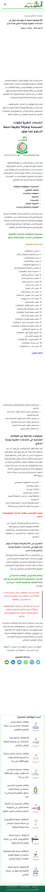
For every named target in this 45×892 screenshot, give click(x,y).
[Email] (7, 662)
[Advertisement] (22, 55)
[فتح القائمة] (5, 4)
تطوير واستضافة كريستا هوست (15, 890)
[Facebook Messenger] (19, 662)
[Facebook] (32, 662)
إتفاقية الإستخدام (25, 886)
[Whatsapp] (26, 662)
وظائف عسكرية (26, 28)
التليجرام (11, 650)
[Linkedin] (13, 662)
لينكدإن (13, 647)
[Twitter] (38, 662)
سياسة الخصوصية (12, 886)
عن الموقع (35, 886)
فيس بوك (30, 650)
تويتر (30, 647)
